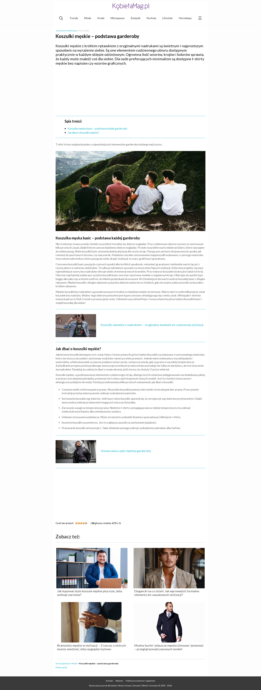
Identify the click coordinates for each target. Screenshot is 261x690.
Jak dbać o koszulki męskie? (83, 132)
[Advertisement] (130, 90)
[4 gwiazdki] (83, 523)
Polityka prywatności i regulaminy (140, 681)
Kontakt (109, 681)
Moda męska (61, 667)
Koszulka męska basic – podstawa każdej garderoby (97, 128)
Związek (135, 18)
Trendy (73, 18)
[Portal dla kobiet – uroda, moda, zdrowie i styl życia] (130, 6)
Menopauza (117, 18)
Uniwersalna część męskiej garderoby (126, 451)
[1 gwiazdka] (76, 523)
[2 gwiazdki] (79, 523)
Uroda (100, 18)
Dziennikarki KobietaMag (66, 31)
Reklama (119, 681)
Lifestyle (167, 18)
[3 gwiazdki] (81, 523)
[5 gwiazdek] (86, 523)
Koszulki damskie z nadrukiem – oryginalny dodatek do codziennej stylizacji (152, 325)
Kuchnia (151, 18)
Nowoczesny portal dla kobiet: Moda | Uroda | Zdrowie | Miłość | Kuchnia (123, 685)
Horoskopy (185, 18)
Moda (87, 18)
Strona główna (62, 663)
